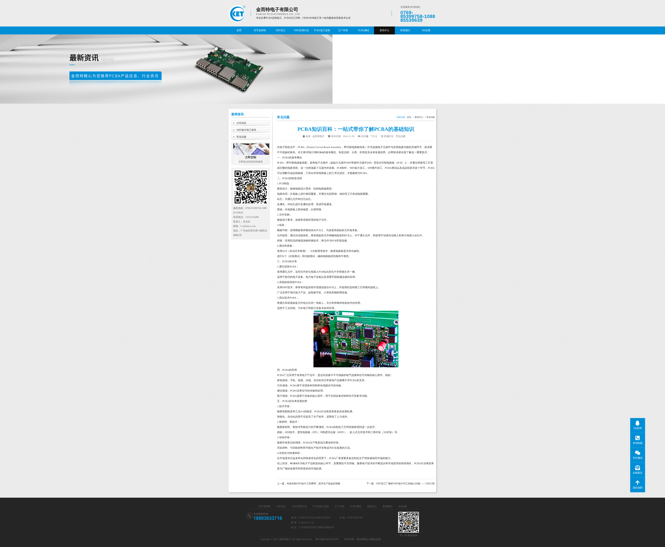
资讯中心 (384, 30)
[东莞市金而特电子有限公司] (237, 13)
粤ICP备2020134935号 (327, 539)
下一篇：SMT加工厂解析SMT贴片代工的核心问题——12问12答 (400, 483)
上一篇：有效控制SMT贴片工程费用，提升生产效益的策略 (308, 483)
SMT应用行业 (301, 30)
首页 (239, 30)
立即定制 (250, 157)
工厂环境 (343, 30)
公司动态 (241, 123)
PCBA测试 (363, 30)
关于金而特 (260, 30)
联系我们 (405, 30)
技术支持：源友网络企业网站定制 (362, 539)
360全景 (426, 30)
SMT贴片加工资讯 (246, 130)
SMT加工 (281, 30)
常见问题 (241, 137)
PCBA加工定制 (322, 30)
